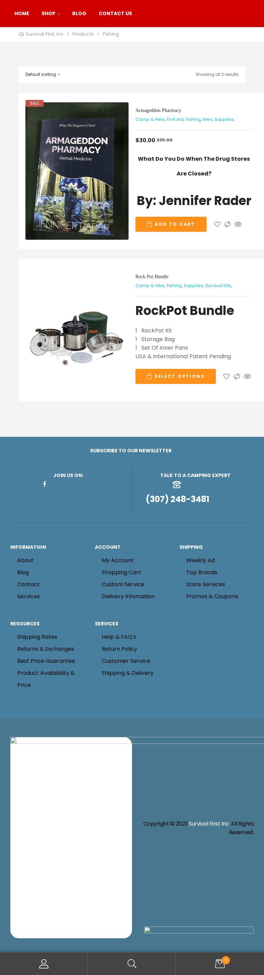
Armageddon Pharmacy (158, 110)
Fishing (193, 119)
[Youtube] (88, 483)
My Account (44, 964)
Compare (227, 224)
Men (207, 119)
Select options (180, 376)
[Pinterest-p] (55, 483)
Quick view (238, 224)
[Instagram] (66, 483)
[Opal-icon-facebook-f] (44, 483)
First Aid (175, 119)
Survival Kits (218, 285)
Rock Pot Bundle (151, 276)
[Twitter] (77, 483)
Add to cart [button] (175, 224)
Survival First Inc (209, 824)
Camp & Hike (150, 119)
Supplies (224, 119)
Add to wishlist (217, 224)
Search (132, 964)
